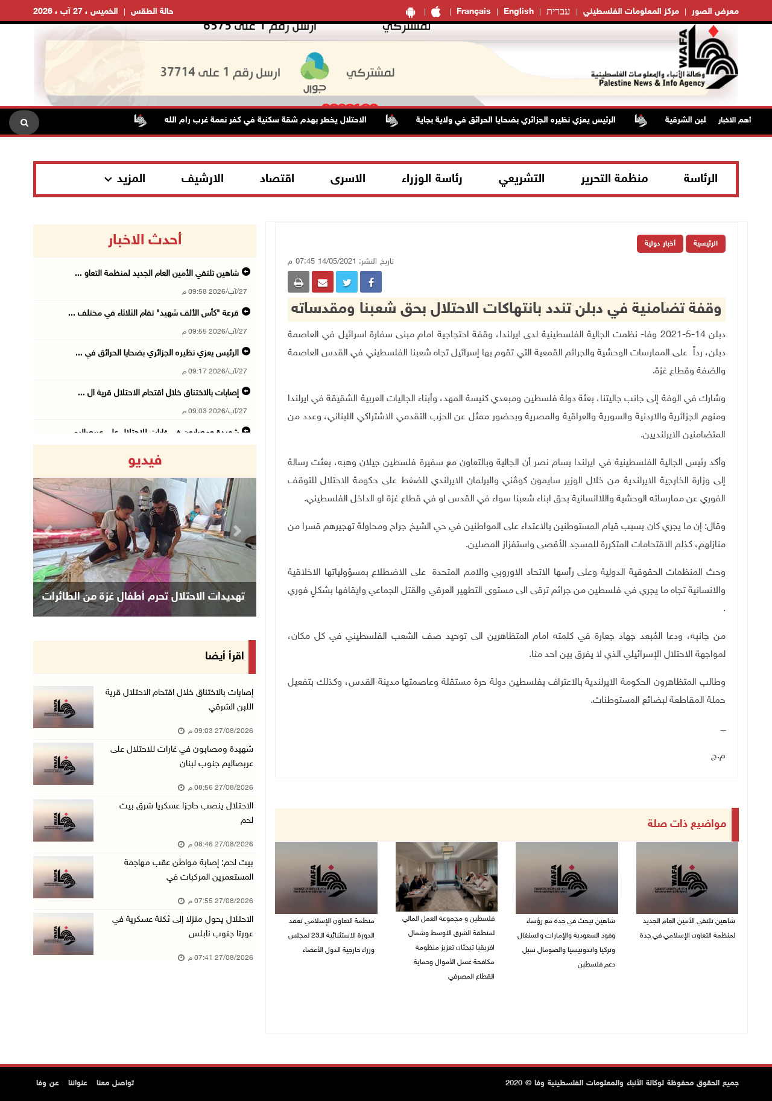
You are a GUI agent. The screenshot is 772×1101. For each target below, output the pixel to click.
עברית (558, 12)
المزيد (131, 179)
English (519, 12)
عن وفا (47, 1083)
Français (474, 12)
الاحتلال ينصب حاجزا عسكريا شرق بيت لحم (186, 813)
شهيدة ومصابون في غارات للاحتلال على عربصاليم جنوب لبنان (181, 756)
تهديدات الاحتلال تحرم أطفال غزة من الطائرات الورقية (143, 612)
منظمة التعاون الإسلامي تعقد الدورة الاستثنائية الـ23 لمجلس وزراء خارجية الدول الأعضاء (331, 935)
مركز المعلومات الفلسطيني (631, 12)
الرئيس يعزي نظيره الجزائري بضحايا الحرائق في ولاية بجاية (538, 120)
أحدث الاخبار (145, 241)
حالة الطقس (152, 12)
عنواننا (77, 1083)
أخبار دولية (660, 244)
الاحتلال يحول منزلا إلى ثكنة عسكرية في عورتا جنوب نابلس (182, 927)
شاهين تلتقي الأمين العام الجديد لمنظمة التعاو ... (157, 273)
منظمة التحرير (614, 179)
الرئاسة (701, 179)
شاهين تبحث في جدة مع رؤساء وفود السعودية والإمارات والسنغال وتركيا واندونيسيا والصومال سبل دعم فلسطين (566, 943)
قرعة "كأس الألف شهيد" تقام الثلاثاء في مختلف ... (153, 313)
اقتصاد (277, 179)
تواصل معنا (115, 1083)
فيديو (145, 461)
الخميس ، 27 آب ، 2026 (75, 12)
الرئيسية (706, 244)
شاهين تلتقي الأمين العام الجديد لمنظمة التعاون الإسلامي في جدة (687, 928)
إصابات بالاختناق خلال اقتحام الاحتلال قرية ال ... (158, 393)
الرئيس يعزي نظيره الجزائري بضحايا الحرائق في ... (157, 353)
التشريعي (522, 179)
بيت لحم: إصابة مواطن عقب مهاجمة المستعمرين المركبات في (188, 870)
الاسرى (348, 179)
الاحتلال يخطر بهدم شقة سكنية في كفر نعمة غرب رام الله (287, 120)
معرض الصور (715, 12)
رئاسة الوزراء (432, 179)
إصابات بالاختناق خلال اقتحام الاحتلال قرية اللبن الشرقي (179, 700)
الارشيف (203, 179)
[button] (50, 531)
